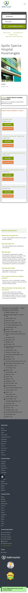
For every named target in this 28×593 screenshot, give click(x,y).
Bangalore (3, 461)
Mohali (2, 516)
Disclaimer (3, 450)
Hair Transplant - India (11, 367)
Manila (2, 488)
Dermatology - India (10, 359)
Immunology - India (10, 403)
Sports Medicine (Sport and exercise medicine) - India (14, 347)
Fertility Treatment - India (11, 396)
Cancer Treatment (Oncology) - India (14, 387)
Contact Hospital (8, 128)
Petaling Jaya (4, 503)
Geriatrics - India (9, 329)
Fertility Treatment (7, 539)
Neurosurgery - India (10, 339)
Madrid (3, 485)
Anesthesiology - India (11, 385)
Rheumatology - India (10, 414)
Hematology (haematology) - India (13, 401)
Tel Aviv (3, 510)
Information (4, 441)
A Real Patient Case (5, 437)
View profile (8, 124)
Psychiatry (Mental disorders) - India (14, 412)
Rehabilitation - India (10, 381)
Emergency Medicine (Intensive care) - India (16, 361)
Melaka (2, 497)
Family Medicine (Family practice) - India (15, 363)
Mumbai (3, 499)
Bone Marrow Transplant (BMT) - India (14, 354)
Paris (2, 525)
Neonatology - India (10, 337)
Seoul (2, 508)
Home (2, 428)
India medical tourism (18, 32)
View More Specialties (6, 545)
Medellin (3, 490)
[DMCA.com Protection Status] (10, 576)
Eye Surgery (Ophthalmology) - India (14, 325)
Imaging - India (9, 370)
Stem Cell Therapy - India (11, 383)
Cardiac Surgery (6, 534)
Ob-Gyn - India (9, 376)
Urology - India (9, 416)
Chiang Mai (3, 472)
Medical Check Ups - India (12, 405)
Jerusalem (3, 479)
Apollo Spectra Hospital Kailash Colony (13, 187)
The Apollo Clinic (7, 119)
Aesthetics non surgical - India (12, 352)
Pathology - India (9, 342)
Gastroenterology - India (11, 327)
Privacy (3, 445)
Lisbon (2, 523)
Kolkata (3, 481)
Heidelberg (3, 514)
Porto (2, 521)
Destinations (4, 439)
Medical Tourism (7, 32)
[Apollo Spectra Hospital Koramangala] (11, 69)
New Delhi (3, 501)
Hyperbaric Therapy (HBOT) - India (13, 331)
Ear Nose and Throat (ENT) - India (13, 322)
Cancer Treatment (7, 532)
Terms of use (4, 448)
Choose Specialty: (6, 13)
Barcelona (3, 466)
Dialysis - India (9, 392)
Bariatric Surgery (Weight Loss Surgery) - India (15, 315)
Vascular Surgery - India (11, 350)
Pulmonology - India (10, 344)
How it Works (4, 434)
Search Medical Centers (15, 26)
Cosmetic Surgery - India (11, 390)
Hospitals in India (13, 34)
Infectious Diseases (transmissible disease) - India (15, 334)
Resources (3, 443)
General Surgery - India (11, 398)
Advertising (4, 430)
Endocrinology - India (10, 394)
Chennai (3, 470)
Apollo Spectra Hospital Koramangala (14, 36)
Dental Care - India (10, 320)
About (2, 452)
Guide (2, 432)
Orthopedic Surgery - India (11, 409)
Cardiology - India (9, 356)
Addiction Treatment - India (12, 312)
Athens (2, 519)
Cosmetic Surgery (7, 537)
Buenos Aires (4, 468)
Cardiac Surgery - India (11, 318)
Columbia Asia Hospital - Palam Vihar (13, 136)
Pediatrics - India (9, 378)
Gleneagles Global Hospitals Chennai (13, 170)
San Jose (3, 505)
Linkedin (5, 552)
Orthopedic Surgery (7, 543)
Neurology (5, 541)
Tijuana (3, 512)
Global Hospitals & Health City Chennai (13, 153)
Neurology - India (9, 407)
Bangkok (3, 463)
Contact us (3, 454)
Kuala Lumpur (4, 483)
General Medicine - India (11, 365)
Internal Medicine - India (11, 372)
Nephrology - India (10, 374)
